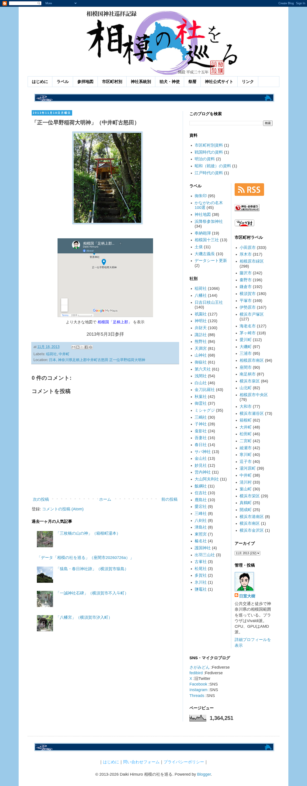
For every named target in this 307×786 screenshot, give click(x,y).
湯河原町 (248, 468)
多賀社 (201, 575)
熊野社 (201, 341)
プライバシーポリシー (184, 762)
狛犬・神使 (170, 81)
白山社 (201, 383)
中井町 (64, 354)
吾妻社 (201, 437)
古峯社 (201, 561)
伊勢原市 (248, 307)
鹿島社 (201, 500)
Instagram (198, 690)
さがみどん (199, 667)
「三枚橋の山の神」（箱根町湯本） (88, 533)
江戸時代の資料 (209, 173)
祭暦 (192, 81)
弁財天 (201, 328)
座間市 (246, 367)
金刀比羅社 (205, 389)
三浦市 (246, 353)
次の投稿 (41, 499)
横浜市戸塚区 (252, 314)
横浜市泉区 (250, 381)
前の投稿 (169, 499)
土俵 (199, 247)
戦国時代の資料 (209, 152)
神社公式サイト (219, 81)
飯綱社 (201, 486)
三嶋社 (201, 417)
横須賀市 (248, 293)
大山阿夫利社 (207, 479)
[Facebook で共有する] (86, 347)
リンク (248, 81)
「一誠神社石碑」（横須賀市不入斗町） (92, 593)
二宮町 (246, 441)
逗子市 (246, 461)
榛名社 (201, 541)
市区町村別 (112, 81)
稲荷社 (51, 354)
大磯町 (246, 346)
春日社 (201, 444)
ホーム (105, 499)
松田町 (246, 434)
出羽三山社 (205, 555)
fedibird (196, 673)
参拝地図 (85, 81)
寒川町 (246, 454)
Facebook (198, 684)
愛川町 (246, 339)
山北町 (246, 388)
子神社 (201, 424)
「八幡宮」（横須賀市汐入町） (84, 617)
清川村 (246, 482)
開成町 (246, 509)
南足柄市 (248, 374)
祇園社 (201, 314)
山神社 (201, 355)
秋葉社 (201, 396)
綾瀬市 (246, 448)
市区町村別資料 (209, 145)
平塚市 (246, 300)
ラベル (63, 81)
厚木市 (246, 254)
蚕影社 (201, 431)
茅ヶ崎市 (248, 333)
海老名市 (248, 326)
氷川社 (201, 582)
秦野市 (246, 280)
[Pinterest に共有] (90, 347)
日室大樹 (247, 596)
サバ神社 (203, 451)
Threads (196, 695)
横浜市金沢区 (252, 530)
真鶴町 (246, 502)
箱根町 (246, 420)
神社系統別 (141, 81)
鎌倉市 (246, 286)
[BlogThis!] (78, 347)
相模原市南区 (252, 360)
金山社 (201, 458)
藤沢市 (246, 273)
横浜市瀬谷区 (252, 413)
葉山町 (246, 489)
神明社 (201, 321)
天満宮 (201, 348)
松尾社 (201, 568)
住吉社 (201, 493)
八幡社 (201, 295)
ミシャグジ (205, 410)
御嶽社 (201, 362)
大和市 (246, 406)
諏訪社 (201, 335)
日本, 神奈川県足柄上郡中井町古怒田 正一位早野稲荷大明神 (97, 360)
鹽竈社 (201, 589)
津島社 (201, 527)
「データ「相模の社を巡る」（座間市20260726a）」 (85, 557)
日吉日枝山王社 (209, 302)
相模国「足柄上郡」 (115, 322)
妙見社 (201, 465)
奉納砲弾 (203, 233)
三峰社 (201, 513)
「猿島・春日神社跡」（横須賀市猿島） (92, 569)
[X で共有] (82, 347)
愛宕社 (201, 506)
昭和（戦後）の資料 (213, 166)
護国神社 (203, 548)
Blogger (204, 774)
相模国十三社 (207, 240)
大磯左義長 (205, 254)
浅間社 (201, 376)
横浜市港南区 (252, 516)
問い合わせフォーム (141, 762)
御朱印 (201, 196)
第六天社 (203, 369)
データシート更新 (211, 260)
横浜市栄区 (250, 496)
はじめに (40, 81)
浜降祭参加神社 (209, 221)
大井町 (246, 427)
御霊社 (201, 403)
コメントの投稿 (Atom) (63, 509)
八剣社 (201, 520)
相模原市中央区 (254, 395)
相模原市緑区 (252, 261)
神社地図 (203, 214)
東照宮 (201, 534)
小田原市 (248, 247)
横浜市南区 (250, 523)
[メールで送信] (73, 347)
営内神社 (203, 472)
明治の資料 (205, 159)
